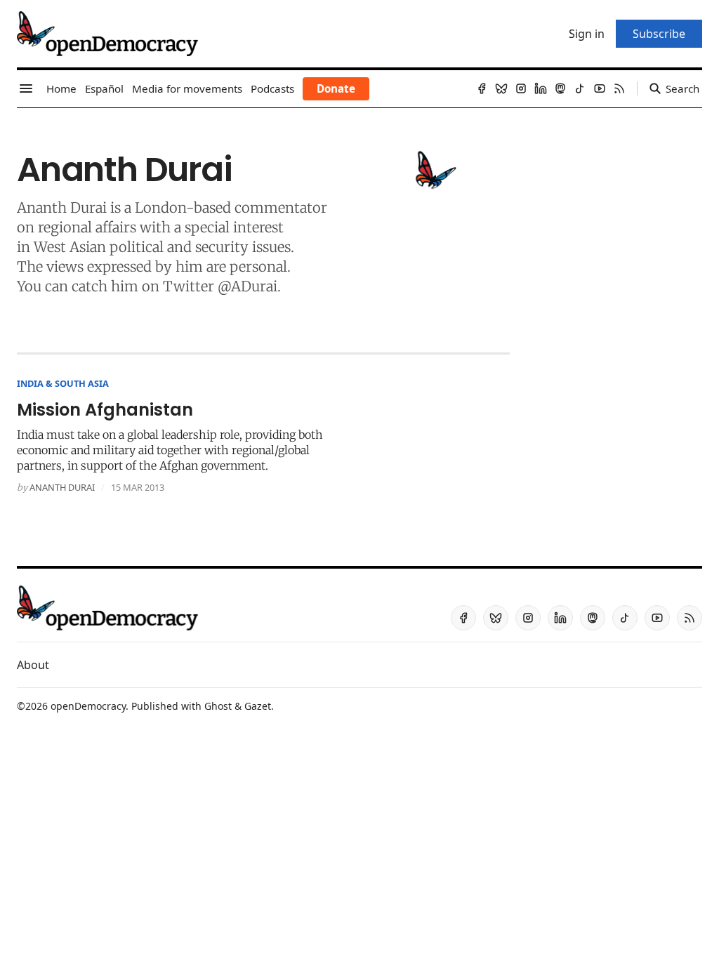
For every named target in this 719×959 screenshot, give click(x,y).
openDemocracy (88, 706)
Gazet (257, 706)
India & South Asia (63, 383)
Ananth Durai (62, 487)
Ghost (218, 706)
